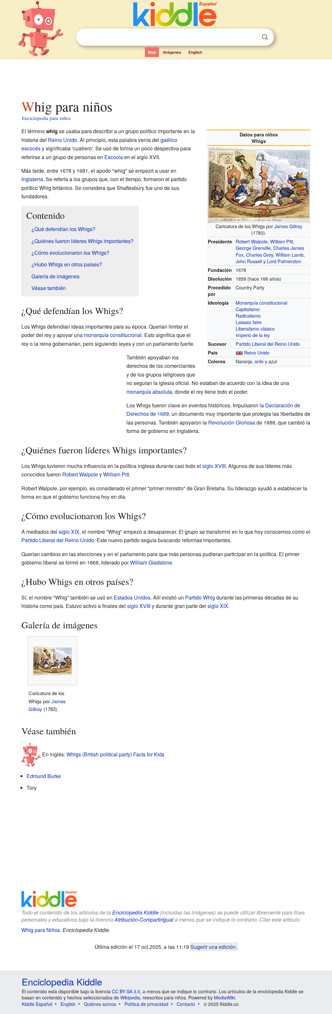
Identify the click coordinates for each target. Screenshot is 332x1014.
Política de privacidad (146, 1004)
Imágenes (172, 52)
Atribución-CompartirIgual (143, 919)
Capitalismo (248, 309)
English (195, 52)
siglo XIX (69, 531)
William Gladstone (151, 562)
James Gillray (288, 226)
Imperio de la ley (253, 335)
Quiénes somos (100, 1004)
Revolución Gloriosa (231, 422)
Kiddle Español (37, 1004)
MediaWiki (224, 997)
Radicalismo (248, 315)
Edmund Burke (44, 776)
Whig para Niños (40, 930)
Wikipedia (130, 997)
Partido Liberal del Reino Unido (268, 343)
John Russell (249, 261)
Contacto (186, 1004)
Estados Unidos (132, 597)
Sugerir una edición (213, 946)
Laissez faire (249, 322)
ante (259, 361)
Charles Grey (259, 254)
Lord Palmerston (284, 261)
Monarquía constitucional (261, 302)
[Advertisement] (165, 77)
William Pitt (281, 241)
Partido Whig (200, 597)
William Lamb (289, 254)
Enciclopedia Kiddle (135, 912)
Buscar (265, 37)
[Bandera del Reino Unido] (239, 352)
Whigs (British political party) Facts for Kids (115, 754)
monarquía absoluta (149, 391)
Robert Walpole (251, 241)
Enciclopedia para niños (46, 118)
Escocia (113, 157)
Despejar (251, 37)
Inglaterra (32, 179)
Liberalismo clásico (255, 328)
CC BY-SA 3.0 (126, 991)
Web (152, 52)
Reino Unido (256, 352)
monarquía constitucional (113, 335)
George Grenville (253, 247)
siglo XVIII (214, 466)
